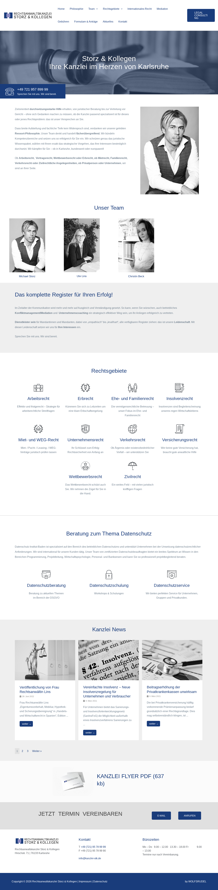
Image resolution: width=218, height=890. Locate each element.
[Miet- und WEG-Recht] (38, 428)
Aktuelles (108, 21)
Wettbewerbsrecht (85, 476)
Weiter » (37, 751)
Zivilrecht (132, 476)
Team (91, 8)
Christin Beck (136, 276)
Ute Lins (82, 276)
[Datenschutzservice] (171, 574)
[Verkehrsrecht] (132, 428)
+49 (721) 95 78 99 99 (93, 847)
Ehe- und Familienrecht (132, 398)
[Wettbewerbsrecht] (85, 465)
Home (61, 8)
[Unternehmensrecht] (85, 428)
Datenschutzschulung (109, 585)
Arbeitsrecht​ (38, 398)
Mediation (162, 8)
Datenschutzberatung (46, 585)
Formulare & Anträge (86, 21)
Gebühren (63, 21)
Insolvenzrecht (179, 398)
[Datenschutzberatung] (46, 574)
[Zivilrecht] (132, 465)
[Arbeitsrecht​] (38, 387)
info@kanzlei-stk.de (90, 858)
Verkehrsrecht (132, 440)
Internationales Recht (140, 8)
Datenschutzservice (172, 585)
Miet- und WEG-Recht (38, 440)
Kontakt (122, 21)
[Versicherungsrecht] (179, 428)
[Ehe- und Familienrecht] (132, 387)
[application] (96, 8)
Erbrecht (85, 398)
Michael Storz (27, 276)
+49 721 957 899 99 (32, 89)
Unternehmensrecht (85, 440)
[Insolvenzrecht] (179, 387)
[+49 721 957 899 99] (9, 91)
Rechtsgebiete (111, 8)
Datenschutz (100, 881)
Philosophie (76, 8)
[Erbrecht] (85, 387)
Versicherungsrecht (179, 440)
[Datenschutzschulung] (108, 574)
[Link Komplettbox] (45, 690)
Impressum (85, 881)
